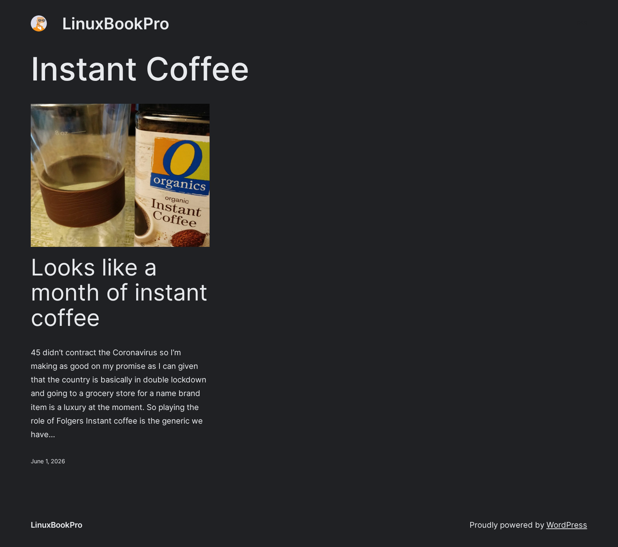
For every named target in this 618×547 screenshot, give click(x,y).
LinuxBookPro (115, 23)
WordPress (566, 524)
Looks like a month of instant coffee (119, 292)
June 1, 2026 (48, 461)
